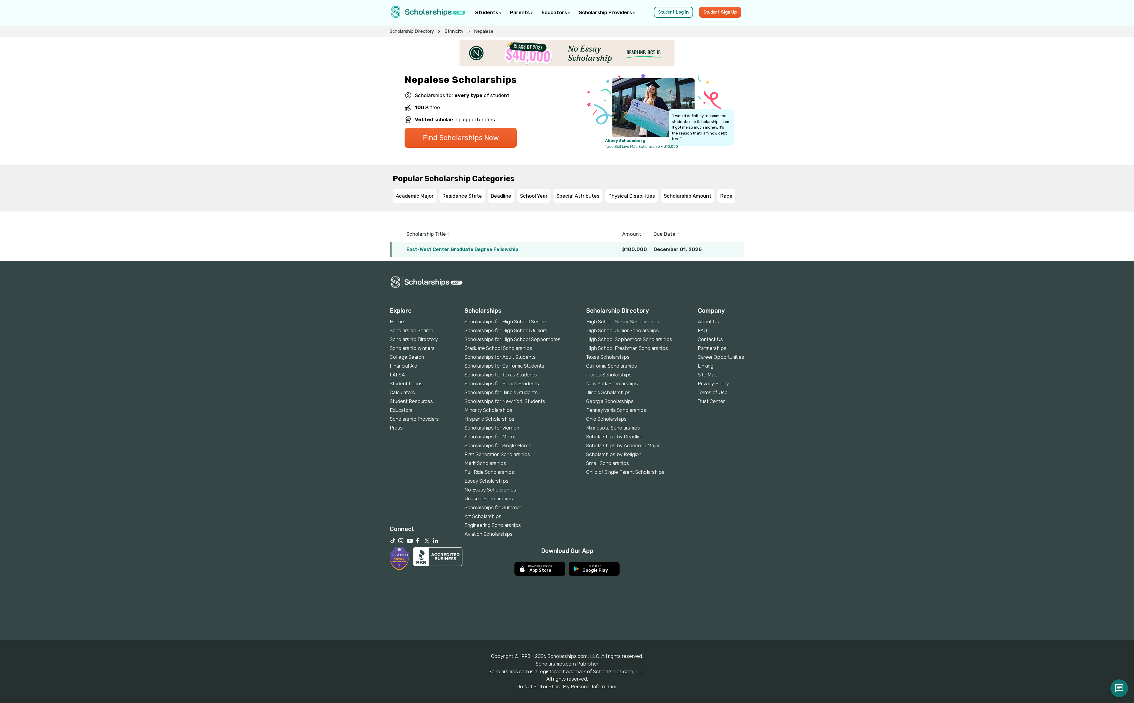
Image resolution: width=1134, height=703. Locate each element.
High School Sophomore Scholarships (629, 339)
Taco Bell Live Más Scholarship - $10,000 (641, 146)
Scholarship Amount (687, 196)
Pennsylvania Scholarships (616, 410)
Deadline (501, 196)
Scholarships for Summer (493, 507)
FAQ (702, 330)
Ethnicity (453, 31)
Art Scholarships (483, 516)
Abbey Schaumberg (625, 140)
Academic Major (415, 196)
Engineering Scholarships (493, 525)
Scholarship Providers (606, 12)
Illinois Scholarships (608, 392)
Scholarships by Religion (613, 454)
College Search (407, 357)
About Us (708, 322)
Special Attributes (577, 196)
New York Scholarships (612, 383)
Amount (632, 234)
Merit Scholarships (485, 463)
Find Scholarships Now (461, 138)
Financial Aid (403, 366)
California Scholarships (611, 366)
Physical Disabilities (631, 196)
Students (487, 12)
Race (726, 196)
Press (396, 428)
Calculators (402, 392)
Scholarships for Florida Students (502, 383)
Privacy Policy (713, 383)
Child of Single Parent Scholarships (625, 472)
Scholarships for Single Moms (498, 445)
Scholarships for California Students (504, 366)
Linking (705, 366)
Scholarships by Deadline (614, 437)
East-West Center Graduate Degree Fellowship (462, 249)
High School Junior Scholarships (622, 330)
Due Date (665, 234)
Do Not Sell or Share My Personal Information (567, 686)
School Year (534, 196)
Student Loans (406, 383)
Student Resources (411, 401)
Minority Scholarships (488, 410)
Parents (520, 12)
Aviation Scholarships (489, 534)
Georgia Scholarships (610, 401)
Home (397, 322)
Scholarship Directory (412, 31)
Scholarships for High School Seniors (506, 322)
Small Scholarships (607, 463)
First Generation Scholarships (497, 454)
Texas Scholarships (608, 357)
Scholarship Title (426, 234)
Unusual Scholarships (489, 499)
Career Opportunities (721, 357)
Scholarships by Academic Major (623, 445)
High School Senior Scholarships (622, 322)
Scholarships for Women (492, 428)
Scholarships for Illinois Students (501, 392)
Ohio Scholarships (606, 419)
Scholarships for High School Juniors (506, 330)
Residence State (462, 196)
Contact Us (710, 339)
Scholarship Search (411, 330)
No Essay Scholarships (490, 490)
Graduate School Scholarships (498, 348)
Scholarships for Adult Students (500, 357)
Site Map (708, 375)
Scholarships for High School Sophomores (513, 339)
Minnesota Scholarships (613, 428)
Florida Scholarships (609, 375)
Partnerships (712, 348)
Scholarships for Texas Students (501, 375)
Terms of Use (713, 392)
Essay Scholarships (487, 481)
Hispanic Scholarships (489, 419)
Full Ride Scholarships (489, 472)
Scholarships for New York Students (505, 401)
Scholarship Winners (412, 348)
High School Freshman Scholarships (627, 348)
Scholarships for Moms (491, 437)
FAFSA (397, 375)
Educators (555, 12)
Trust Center (711, 401)
